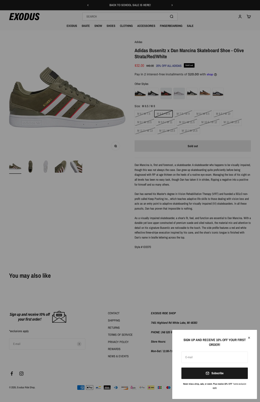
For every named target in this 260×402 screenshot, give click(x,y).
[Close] (249, 338)
